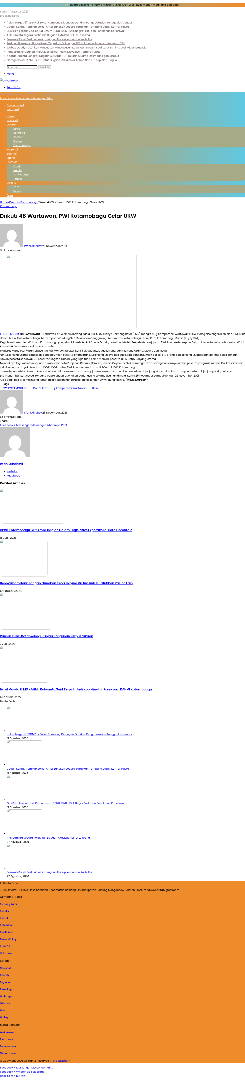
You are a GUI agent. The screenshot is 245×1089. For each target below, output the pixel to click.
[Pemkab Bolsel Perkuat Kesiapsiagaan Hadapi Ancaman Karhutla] (25, 868)
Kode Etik (5, 946)
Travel (17, 179)
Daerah (11, 124)
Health (17, 170)
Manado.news (8, 1053)
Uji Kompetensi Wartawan (69, 388)
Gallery (11, 183)
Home (4, 202)
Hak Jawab (6, 953)
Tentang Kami (8, 904)
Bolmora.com (8, 1046)
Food (16, 166)
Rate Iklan (6, 925)
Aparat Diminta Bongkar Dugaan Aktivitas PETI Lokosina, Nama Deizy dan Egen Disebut (63, 56)
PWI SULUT (40, 388)
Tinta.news (6, 1039)
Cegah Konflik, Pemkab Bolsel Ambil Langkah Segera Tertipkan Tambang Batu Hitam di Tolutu (68, 27)
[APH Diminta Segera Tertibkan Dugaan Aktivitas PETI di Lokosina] (25, 833)
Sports (11, 158)
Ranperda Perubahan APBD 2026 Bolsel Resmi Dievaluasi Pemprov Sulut (53, 52)
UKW (95, 388)
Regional (12, 149)
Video (17, 191)
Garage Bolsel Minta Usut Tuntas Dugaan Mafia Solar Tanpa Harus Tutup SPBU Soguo (62, 60)
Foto (16, 187)
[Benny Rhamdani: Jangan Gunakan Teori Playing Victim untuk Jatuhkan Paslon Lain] (24, 575)
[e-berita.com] (10, 80)
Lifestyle (12, 162)
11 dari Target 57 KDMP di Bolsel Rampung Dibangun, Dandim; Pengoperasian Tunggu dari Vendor (69, 22)
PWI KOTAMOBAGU (15, 388)
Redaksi (5, 911)
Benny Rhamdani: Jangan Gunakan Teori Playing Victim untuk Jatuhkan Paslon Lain (66, 583)
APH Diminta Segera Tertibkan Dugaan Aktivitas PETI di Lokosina (48, 35)
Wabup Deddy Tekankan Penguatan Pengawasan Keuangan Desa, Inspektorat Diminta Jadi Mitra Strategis (76, 47)
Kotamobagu (21, 145)
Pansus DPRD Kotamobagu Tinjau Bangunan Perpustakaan (46, 636)
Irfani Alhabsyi (33, 246)
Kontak (4, 918)
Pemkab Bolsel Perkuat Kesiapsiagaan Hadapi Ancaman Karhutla (49, 39)
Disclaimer (6, 932)
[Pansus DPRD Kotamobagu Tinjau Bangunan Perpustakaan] (26, 629)
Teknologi (6, 989)
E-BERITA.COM (9, 334)
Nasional (12, 120)
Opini (10, 195)
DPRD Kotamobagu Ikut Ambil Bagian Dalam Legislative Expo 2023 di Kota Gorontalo (66, 530)
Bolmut (18, 137)
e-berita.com (61, 1061)
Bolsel (17, 129)
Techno (12, 154)
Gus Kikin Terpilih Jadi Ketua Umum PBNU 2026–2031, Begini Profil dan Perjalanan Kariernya (65, 31)
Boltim (17, 141)
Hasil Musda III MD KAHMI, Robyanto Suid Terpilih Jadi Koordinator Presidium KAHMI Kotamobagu (76, 689)
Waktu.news (7, 1032)
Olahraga (6, 996)
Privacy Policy (8, 939)
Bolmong (19, 133)
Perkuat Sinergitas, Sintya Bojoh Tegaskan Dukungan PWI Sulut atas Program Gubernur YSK (66, 43)
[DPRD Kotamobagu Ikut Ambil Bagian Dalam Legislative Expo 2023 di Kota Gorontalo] (32, 523)
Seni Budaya (21, 174)
